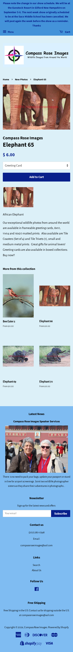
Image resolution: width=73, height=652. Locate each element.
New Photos (21, 79)
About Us (36, 570)
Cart (67, 32)
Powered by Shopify (58, 627)
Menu (10, 32)
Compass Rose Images (35, 627)
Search (36, 565)
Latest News (36, 414)
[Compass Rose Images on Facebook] (36, 589)
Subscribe (60, 514)
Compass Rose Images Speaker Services (36, 421)
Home (6, 79)
